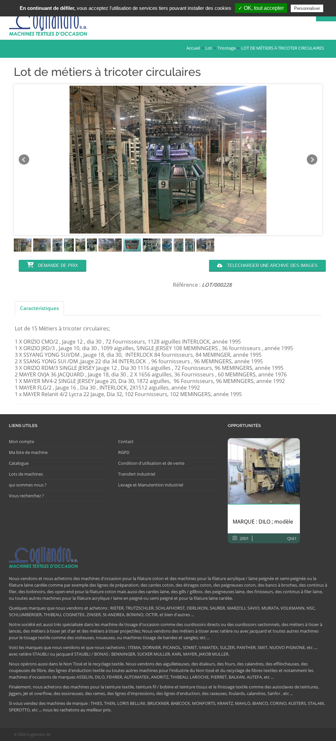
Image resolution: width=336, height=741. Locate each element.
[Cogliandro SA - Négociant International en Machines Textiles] (50, 25)
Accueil (193, 48)
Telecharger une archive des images (272, 265)
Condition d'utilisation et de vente (151, 463)
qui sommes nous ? (28, 485)
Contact (126, 441)
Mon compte (21, 441)
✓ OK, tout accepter (261, 8)
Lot (208, 48)
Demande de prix (57, 265)
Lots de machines (26, 474)
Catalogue (19, 463)
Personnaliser (307, 8)
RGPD (123, 452)
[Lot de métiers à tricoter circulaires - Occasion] (23, 245)
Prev (24, 159)
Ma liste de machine (28, 452)
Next (312, 159)
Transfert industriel (136, 474)
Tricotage (227, 48)
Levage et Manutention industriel (150, 485)
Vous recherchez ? (26, 496)
